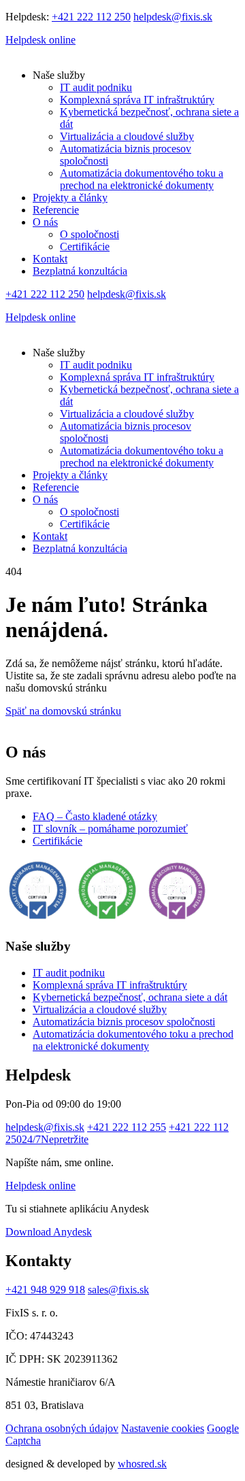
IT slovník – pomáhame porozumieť (110, 828)
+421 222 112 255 (126, 1127)
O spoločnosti (89, 234)
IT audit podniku (96, 87)
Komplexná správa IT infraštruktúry (137, 99)
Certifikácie (85, 246)
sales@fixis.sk (118, 1289)
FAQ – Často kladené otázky (95, 816)
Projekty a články (70, 197)
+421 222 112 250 (91, 16)
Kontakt (50, 259)
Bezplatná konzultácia (80, 271)
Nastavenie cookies (162, 1428)
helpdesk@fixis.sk (172, 16)
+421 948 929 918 (45, 1289)
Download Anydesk (48, 1232)
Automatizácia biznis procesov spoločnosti (124, 1021)
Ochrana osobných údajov (61, 1428)
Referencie (56, 210)
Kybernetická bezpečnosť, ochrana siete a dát (130, 997)
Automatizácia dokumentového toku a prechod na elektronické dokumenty (141, 179)
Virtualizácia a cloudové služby (127, 136)
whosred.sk (142, 1463)
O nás (45, 222)
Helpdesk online (40, 40)
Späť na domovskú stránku (63, 711)
